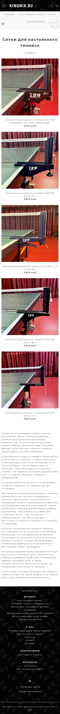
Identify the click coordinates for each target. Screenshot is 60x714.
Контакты (30, 666)
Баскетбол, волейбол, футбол (30, 607)
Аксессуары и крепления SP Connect (30, 613)
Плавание (30, 610)
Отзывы (30, 643)
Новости (30, 637)
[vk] (30, 681)
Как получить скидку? (30, 634)
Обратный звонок (30, 691)
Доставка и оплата (30, 654)
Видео (30, 640)
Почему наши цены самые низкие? (30, 631)
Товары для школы (30, 619)
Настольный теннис (31, 14)
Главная (9, 14)
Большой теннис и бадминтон (30, 603)
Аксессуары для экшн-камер (30, 616)
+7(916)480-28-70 (30, 687)
